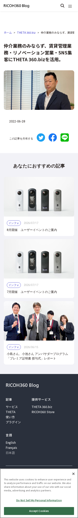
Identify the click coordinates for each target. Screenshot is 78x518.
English (11, 442)
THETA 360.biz (26, 32)
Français (11, 447)
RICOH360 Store (43, 411)
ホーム (8, 32)
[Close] (73, 474)
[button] (70, 5)
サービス (12, 406)
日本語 (10, 452)
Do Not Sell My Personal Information (39, 500)
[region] (39, 493)
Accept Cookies (39, 511)
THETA (10, 411)
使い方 (10, 417)
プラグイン (13, 422)
